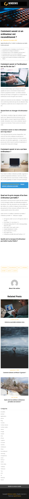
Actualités (3, 411)
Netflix (2, 462)
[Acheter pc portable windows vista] (14, 308)
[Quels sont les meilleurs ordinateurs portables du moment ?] (14, 386)
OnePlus (3, 444)
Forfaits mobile (4, 427)
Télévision (3, 468)
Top (2, 471)
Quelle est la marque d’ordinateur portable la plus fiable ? (13, 58)
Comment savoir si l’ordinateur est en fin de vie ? (13, 49)
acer (19, 267)
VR (1, 475)
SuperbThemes (17, 496)
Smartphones (4, 455)
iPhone (2, 438)
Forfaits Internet (4, 425)
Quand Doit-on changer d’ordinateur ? (10, 50)
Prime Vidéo (3, 464)
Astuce (2, 418)
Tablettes (3, 466)
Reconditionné (12, 267)
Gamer (2, 429)
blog (2, 420)
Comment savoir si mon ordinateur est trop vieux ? (13, 52)
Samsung (3, 453)
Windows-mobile (11, 494)
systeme (15, 270)
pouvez (9, 270)
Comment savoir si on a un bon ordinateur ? (12, 54)
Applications (3, 416)
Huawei (2, 433)
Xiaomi (2, 479)
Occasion (3, 442)
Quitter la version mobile (14, 486)
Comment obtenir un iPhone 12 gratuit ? (14, 372)
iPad (2, 436)
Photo (2, 449)
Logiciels (3, 440)
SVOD (2, 458)
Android (2, 414)
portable (4, 270)
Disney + (3, 459)
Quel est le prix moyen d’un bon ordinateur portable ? (14, 55)
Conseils (3, 422)
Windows (3, 477)
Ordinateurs (4, 267)
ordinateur (24, 267)
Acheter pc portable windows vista (14, 322)
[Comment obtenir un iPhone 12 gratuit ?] (14, 347)
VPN (2, 473)
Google (2, 431)
